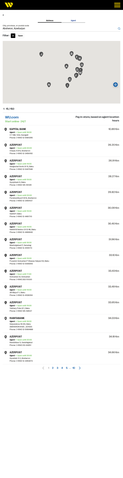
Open (20, 36)
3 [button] (57, 368)
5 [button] (67, 368)
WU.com (12, 117)
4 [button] (62, 368)
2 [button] (53, 368)
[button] (78, 368)
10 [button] (73, 368)
